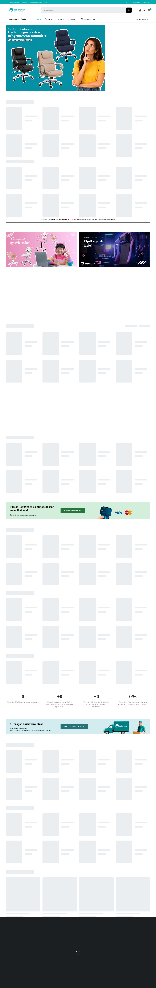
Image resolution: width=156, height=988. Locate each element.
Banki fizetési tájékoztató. (27, 515)
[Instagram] (126, 2)
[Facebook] (123, 2)
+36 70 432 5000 (128, 939)
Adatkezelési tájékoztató (35, 2)
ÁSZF (45, 2)
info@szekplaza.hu (128, 943)
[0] (149, 10)
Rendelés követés (14, 2)
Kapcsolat (24, 2)
